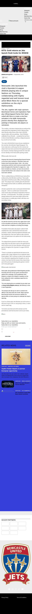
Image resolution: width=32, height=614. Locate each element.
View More (27, 345)
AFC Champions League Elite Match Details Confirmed (22, 393)
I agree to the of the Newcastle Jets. (16, 329)
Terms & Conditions (21, 597)
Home (3, 48)
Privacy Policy (14, 329)
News (8, 48)
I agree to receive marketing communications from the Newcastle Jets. (16, 331)
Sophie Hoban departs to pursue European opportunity (13, 370)
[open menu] (1, 21)
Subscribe (8, 336)
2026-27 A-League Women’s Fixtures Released (22, 383)
